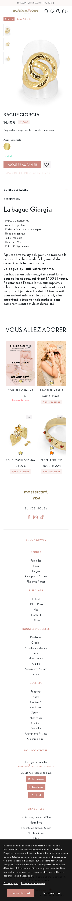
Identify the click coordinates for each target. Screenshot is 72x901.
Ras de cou (36, 707)
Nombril (36, 614)
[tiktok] (41, 517)
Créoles (36, 642)
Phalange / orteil (36, 581)
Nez (36, 609)
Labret (36, 599)
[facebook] (29, 517)
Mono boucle (36, 658)
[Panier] (65, 11)
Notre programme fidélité (36, 817)
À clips (36, 663)
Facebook (37, 787)
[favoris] (47, 165)
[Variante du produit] (21, 381)
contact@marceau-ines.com (36, 765)
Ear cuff (35, 674)
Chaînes (36, 723)
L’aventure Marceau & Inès (36, 827)
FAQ (36, 838)
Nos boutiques (36, 833)
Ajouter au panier (22, 164)
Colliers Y (36, 702)
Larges (36, 571)
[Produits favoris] (52, 11)
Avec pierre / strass (36, 576)
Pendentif (36, 691)
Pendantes (36, 637)
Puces (36, 653)
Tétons (36, 620)
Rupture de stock (20, 400)
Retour (10, 19)
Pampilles (36, 560)
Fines (36, 565)
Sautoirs (36, 712)
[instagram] (35, 517)
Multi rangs (36, 717)
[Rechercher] (46, 11)
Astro (36, 696)
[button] (33, 883)
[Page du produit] (20, 363)
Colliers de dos (36, 738)
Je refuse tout (52, 893)
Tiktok (38, 795)
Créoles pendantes (36, 648)
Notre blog (36, 822)
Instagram (38, 779)
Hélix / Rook (36, 604)
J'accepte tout (20, 893)
